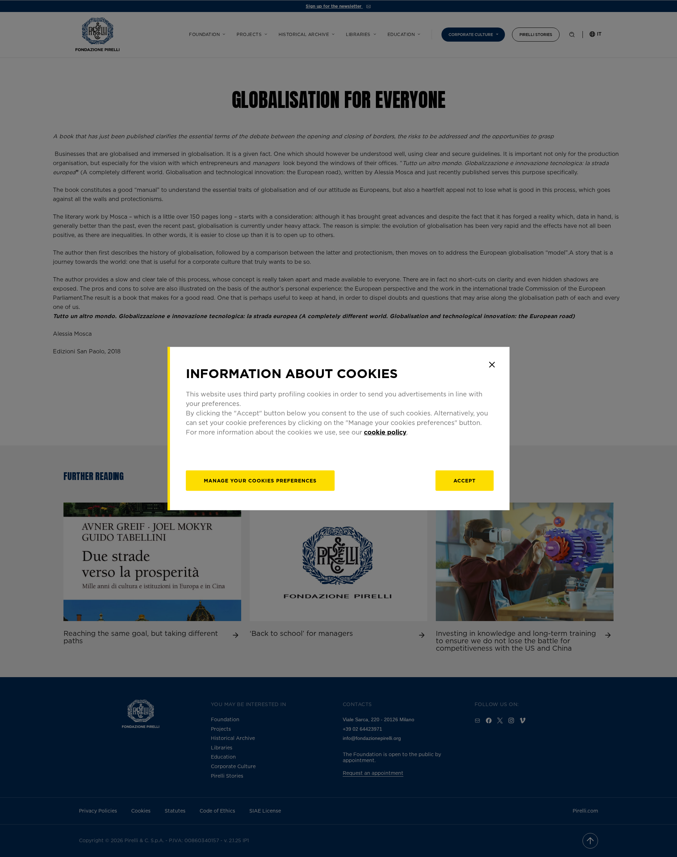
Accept (464, 480)
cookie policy (385, 431)
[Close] (492, 365)
